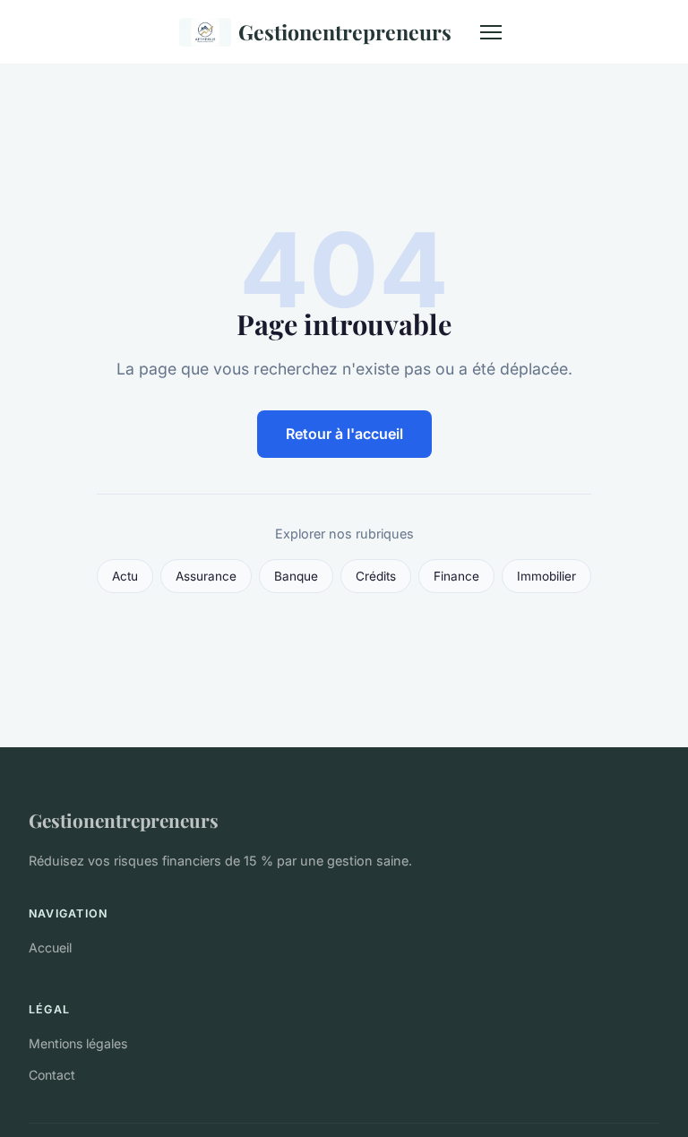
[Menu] (491, 32)
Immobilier (546, 576)
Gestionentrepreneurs (345, 32)
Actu (125, 576)
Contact (52, 1074)
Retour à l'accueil (344, 434)
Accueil (50, 947)
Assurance (206, 576)
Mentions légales (78, 1043)
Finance (456, 576)
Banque (296, 576)
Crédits (376, 576)
